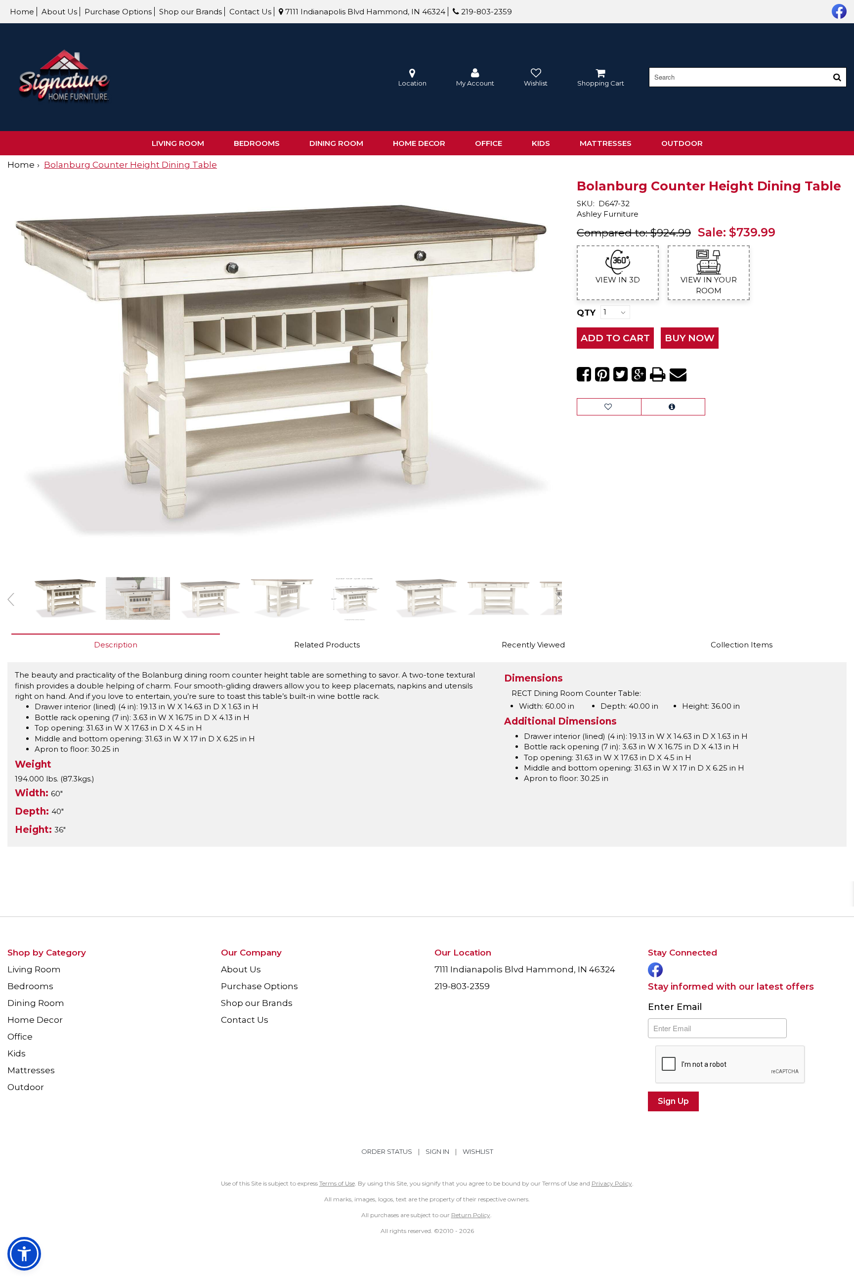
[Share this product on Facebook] (584, 374)
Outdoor (682, 143)
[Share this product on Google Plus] (639, 374)
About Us (59, 11)
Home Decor (419, 143)
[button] (475, 77)
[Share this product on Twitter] (620, 374)
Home (22, 11)
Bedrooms (257, 143)
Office (488, 143)
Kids (541, 143)
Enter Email (675, 1007)
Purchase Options (118, 11)
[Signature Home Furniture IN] (64, 77)
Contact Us (250, 11)
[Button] (837, 77)
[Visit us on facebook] (838, 10)
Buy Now (690, 338)
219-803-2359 (485, 11)
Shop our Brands (190, 11)
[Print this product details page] (658, 374)
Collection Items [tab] (741, 644)
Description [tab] (115, 644)
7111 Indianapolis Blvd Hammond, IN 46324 (364, 11)
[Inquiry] (673, 407)
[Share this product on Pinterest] (602, 374)
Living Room (178, 143)
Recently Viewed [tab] (533, 644)
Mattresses (606, 143)
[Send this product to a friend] (678, 374)
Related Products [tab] (327, 644)
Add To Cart (615, 338)
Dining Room (336, 143)
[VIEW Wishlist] (609, 407)
